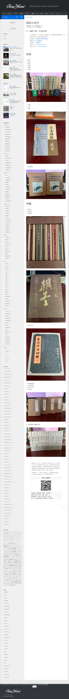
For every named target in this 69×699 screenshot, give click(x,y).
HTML (12, 533)
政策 (20, 562)
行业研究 (13, 576)
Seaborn (7, 540)
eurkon (5, 595)
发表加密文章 (12, 114)
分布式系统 (7, 158)
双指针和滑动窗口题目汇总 (15, 87)
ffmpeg (18, 542)
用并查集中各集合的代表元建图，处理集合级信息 (15, 101)
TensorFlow (17, 540)
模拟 (6, 330)
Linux (15, 535)
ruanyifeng (6, 677)
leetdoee (10, 545)
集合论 (6, 306)
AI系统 (6, 156)
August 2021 (6, 484)
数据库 (20, 564)
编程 (47, 13)
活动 (4, 570)
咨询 (19, 553)
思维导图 (11, 559)
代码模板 (13, 548)
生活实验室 (7, 220)
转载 (6, 253)
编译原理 (7, 341)
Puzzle (4, 539)
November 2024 (7, 377)
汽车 (15, 568)
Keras (11, 534)
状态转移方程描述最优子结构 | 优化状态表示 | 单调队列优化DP (16, 76)
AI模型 (21, 13)
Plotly (17, 537)
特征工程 (7, 146)
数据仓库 (12, 564)
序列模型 (7, 187)
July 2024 (6, 388)
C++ (6, 349)
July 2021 (6, 487)
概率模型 (7, 196)
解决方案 (7, 251)
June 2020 (6, 521)
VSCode (9, 542)
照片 (15, 570)
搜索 (6, 325)
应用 (6, 280)
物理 (6, 294)
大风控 (6, 208)
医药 (17, 551)
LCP (13, 535)
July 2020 (6, 518)
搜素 (7, 562)
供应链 (9, 550)
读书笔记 (7, 227)
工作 (8, 558)
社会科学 (7, 222)
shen (5, 663)
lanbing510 (6, 668)
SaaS (20, 539)
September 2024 (7, 383)
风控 (9, 585)
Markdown (19, 534)
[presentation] (19, 70)
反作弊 (6, 206)
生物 (8, 571)
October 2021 (7, 479)
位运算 (6, 550)
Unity (6, 542)
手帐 (8, 561)
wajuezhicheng (7, 666)
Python (6, 358)
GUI (8, 533)
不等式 (9, 547)
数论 (6, 287)
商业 (5, 554)
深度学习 (7, 198)
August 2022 (6, 451)
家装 (5, 558)
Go (6, 354)
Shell (6, 361)
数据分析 (7, 134)
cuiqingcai (6, 654)
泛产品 (6, 211)
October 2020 (7, 510)
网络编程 (17, 574)
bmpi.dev (6, 671)
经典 (17, 573)
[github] (17, 17)
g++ (20, 542)
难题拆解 (11, 583)
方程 (6, 289)
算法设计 (7, 339)
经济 (19, 573)
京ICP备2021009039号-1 (8, 696)
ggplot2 (4, 543)
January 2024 (7, 405)
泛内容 (6, 213)
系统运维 (7, 165)
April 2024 (6, 397)
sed (14, 545)
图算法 (13, 99)
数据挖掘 (7, 139)
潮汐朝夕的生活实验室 (42, 39)
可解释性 (7, 180)
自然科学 (7, 225)
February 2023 (7, 434)
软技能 (6, 229)
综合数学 (6, 574)
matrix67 (6, 657)
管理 (10, 573)
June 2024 (6, 391)
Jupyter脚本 (8, 534)
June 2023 (6, 422)
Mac (17, 534)
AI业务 (9, 13)
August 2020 (6, 516)
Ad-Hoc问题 (13, 532)
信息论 (6, 268)
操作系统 (12, 562)
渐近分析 (10, 570)
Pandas (14, 537)
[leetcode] (19, 17)
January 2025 (7, 371)
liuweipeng (6, 629)
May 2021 (6, 493)
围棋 (31, 17)
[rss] (21, 17)
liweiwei (5, 617)
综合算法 (10, 574)
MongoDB (11, 536)
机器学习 (7, 194)
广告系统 (7, 132)
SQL (16, 539)
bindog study (7, 637)
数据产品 (9, 564)
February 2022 (7, 468)
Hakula (5, 623)
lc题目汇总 (13, 544)
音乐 (4, 585)
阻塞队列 (11, 108)
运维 (11, 580)
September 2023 (7, 417)
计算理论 (7, 344)
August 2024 (6, 385)
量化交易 (6, 582)
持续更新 (16, 561)
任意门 (27, 13)
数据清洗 (7, 565)
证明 (10, 579)
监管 (10, 571)
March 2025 (6, 369)
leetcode (14, 47)
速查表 (19, 580)
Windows (12, 542)
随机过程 (7, 303)
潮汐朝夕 (39, 41)
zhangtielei (6, 626)
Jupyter (4, 534)
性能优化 (16, 559)
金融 (12, 582)
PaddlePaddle (11, 537)
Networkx (19, 536)
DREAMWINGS (7, 615)
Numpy (4, 537)
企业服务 (7, 127)
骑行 (14, 585)
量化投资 (7, 148)
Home (4, 13)
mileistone (6, 612)
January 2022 (7, 470)
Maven (8, 536)
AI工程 (15, 13)
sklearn (16, 545)
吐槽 (33, 13)
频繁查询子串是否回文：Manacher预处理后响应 (15, 69)
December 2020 (7, 504)
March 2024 (6, 400)
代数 (6, 263)
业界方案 (15, 547)
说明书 (13, 579)
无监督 (6, 191)
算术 (6, 334)
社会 (12, 571)
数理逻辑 (20, 565)
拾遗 (6, 285)
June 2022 (6, 456)
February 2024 (7, 402)
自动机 (6, 576)
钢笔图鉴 (7, 256)
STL (18, 539)
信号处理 (11, 550)
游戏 (13, 570)
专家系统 (12, 547)
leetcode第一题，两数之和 (15, 55)
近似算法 (13, 580)
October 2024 (7, 380)
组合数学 (7, 296)
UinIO (5, 598)
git (6, 543)
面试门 (6, 258)
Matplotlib (5, 536)
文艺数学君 (6, 609)
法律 (17, 568)
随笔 (8, 583)
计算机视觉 (7, 201)
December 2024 (7, 374)
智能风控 (15, 567)
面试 (20, 583)
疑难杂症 (7, 332)
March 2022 (6, 465)
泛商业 (6, 215)
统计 (6, 299)
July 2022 (6, 453)
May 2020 (6, 524)
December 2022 (7, 439)
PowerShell (19, 537)
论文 (20, 577)
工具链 (14, 93)
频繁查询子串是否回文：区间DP (16, 61)
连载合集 (7, 232)
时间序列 (12, 567)
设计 (4, 579)
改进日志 (14, 113)
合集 (17, 553)
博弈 (6, 275)
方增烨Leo (6, 592)
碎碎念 (6, 246)
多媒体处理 (7, 129)
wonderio (6, 649)
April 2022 (6, 462)
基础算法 (14, 86)
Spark (11, 540)
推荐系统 (4, 562)
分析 (6, 273)
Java (13, 106)
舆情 (8, 576)
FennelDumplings (40, 44)
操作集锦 (17, 562)
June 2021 (6, 490)
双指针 (6, 553)
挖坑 (20, 561)
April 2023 (6, 428)
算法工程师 (7, 573)
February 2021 (7, 501)
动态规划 (14, 60)
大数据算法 (7, 320)
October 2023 (7, 414)
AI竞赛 (7, 532)
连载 (16, 580)
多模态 (6, 184)
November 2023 (7, 411)
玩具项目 (6, 571)
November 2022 (7, 442)
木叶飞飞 (6, 603)
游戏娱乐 (7, 144)
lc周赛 (8, 543)
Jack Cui (5, 640)
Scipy (4, 540)
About (52, 13)
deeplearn (6, 634)
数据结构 (7, 327)
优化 (6, 266)
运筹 (9, 580)
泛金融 (6, 218)
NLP (6, 175)
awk (14, 542)
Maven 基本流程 (13, 94)
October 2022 (7, 445)
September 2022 (7, 448)
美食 (20, 574)
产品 (4, 548)
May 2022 (6, 459)
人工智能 (7, 177)
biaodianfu (6, 632)
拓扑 (6, 282)
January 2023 (7, 436)
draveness (6, 643)
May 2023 (6, 425)
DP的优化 (5, 533)
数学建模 (6, 564)
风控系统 (7, 151)
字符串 (13, 67)
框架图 (4, 568)
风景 (12, 585)
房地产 (19, 559)
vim (18, 545)
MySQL (14, 536)
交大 (20, 547)
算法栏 (6, 249)
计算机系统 (7, 167)
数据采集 (7, 141)
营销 (10, 576)
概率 (6, 292)
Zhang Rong (6, 674)
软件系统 (7, 170)
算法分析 (7, 337)
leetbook (18, 543)
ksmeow (6, 620)
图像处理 (10, 554)
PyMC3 (8, 539)
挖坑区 (6, 242)
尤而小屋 (6, 600)
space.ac (6, 660)
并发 (13, 558)
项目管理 (6, 585)
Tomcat (20, 540)
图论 (6, 277)
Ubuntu (4, 542)
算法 (42, 13)
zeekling (6, 646)
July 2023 (6, 419)
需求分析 (17, 583)
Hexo (17, 533)
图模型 (6, 182)
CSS (18, 532)
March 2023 (6, 431)
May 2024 (6, 394)
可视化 (11, 553)
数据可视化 (7, 136)
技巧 (11, 561)
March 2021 (6, 499)
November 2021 (7, 476)
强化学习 (7, 189)
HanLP (14, 533)
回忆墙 (6, 237)
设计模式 (7, 579)
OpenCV (7, 537)
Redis (14, 539)
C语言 (6, 351)
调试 (19, 579)
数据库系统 (7, 163)
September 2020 (7, 513)
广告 (15, 558)
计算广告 (6, 577)
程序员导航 (6, 606)
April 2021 (6, 496)
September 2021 (7, 482)
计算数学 (7, 301)
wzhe (5, 651)
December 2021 (7, 473)
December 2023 (7, 408)
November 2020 (7, 507)
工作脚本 (10, 558)
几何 (6, 270)
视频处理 (16, 576)
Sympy (14, 540)
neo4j (12, 545)
